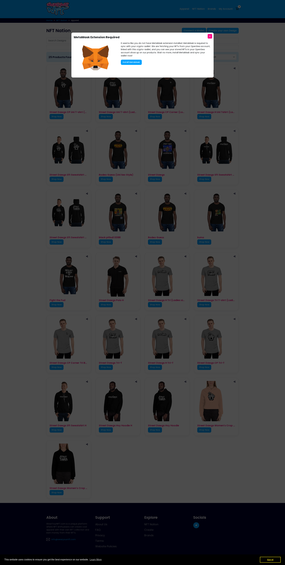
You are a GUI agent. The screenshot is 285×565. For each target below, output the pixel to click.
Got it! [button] (270, 559)
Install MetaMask (131, 62)
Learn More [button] (96, 559)
